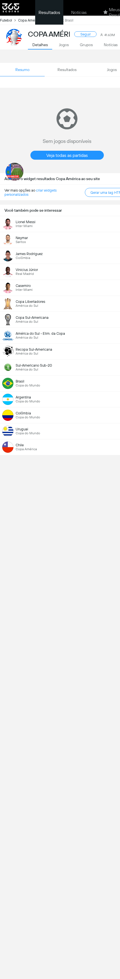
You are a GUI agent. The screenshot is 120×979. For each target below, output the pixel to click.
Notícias (79, 12)
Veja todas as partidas (67, 155)
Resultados (49, 12)
